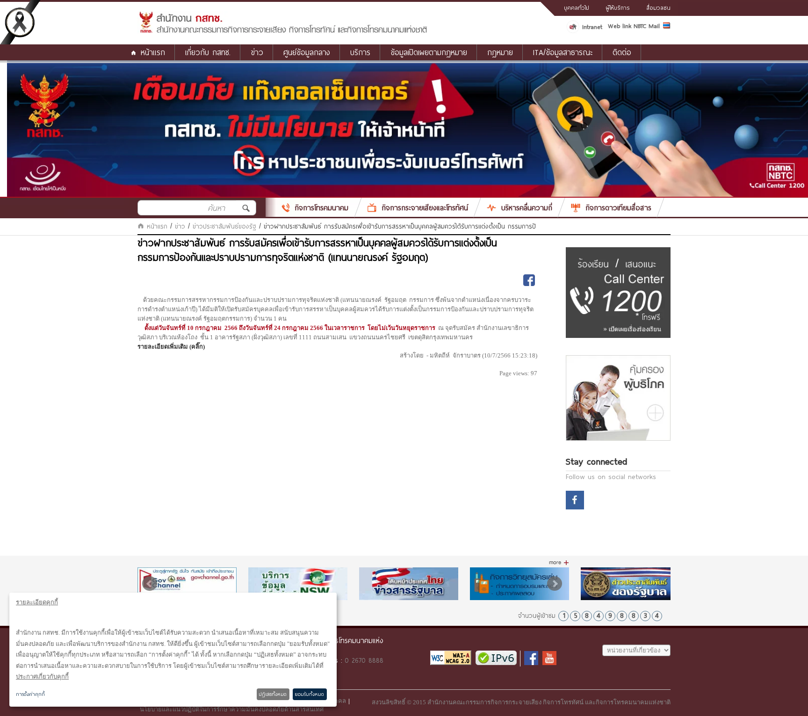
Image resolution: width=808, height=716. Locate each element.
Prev (149, 583)
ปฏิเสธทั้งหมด (273, 694)
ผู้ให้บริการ (618, 7)
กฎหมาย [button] (500, 52)
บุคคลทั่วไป (576, 7)
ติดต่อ (622, 52)
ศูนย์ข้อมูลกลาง (306, 52)
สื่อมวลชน (658, 7)
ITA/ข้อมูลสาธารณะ (562, 52)
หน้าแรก (153, 52)
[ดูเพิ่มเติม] (559, 562)
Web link (619, 25)
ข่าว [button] (257, 52)
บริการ (360, 52)
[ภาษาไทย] (667, 27)
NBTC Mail (647, 25)
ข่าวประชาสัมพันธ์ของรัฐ (224, 226)
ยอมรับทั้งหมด (309, 694)
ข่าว (180, 226)
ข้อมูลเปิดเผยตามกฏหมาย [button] (428, 52)
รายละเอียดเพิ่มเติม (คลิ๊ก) (171, 346)
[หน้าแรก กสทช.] (282, 31)
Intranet (592, 26)
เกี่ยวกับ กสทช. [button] (208, 52)
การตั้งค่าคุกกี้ (30, 694)
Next (554, 583)
